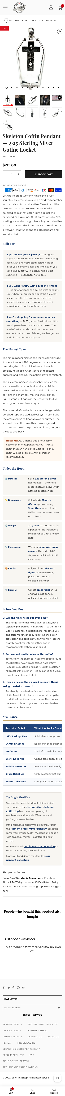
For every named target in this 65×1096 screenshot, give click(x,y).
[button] (5, 174)
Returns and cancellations (20, 1067)
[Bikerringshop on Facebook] (4, 987)
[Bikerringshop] (19, 7)
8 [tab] (43, 88)
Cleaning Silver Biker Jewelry (21, 1049)
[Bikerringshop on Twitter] (9, 987)
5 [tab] (27, 88)
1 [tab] (6, 88)
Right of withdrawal (16, 1061)
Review (7, 1043)
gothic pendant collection (39, 846)
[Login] (51, 7)
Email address (12, 1007)
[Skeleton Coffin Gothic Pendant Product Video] (57, 98)
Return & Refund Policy (43, 1024)
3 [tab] (17, 88)
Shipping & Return (14, 872)
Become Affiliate (13, 1055)
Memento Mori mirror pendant (29, 828)
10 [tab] (53, 88)
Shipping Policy (12, 1024)
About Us (53, 1036)
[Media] (59, 31)
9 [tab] (48, 88)
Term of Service (12, 1036)
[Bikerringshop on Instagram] (18, 987)
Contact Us (35, 1036)
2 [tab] (12, 88)
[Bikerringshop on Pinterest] (13, 987)
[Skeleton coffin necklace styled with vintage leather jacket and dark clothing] (45, 100)
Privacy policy (12, 1030)
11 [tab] (58, 88)
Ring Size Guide (26, 1043)
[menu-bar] (7, 7)
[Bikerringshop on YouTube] (23, 987)
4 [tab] (22, 88)
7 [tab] (38, 88)
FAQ (31, 1055)
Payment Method (37, 1030)
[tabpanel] (32, 58)
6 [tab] (32, 88)
